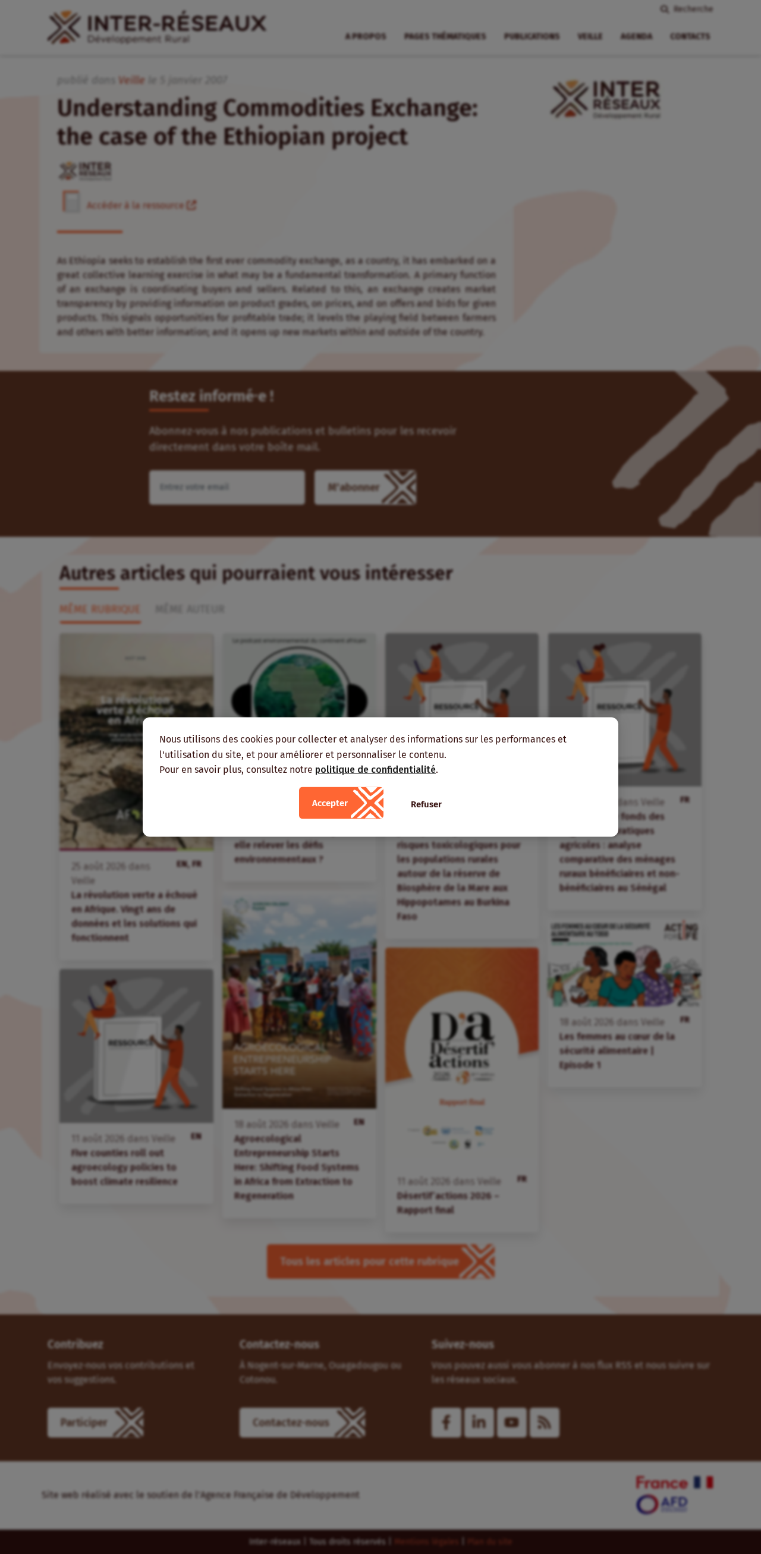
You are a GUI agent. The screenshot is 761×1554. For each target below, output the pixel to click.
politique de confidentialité (375, 769)
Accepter (330, 802)
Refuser (426, 803)
